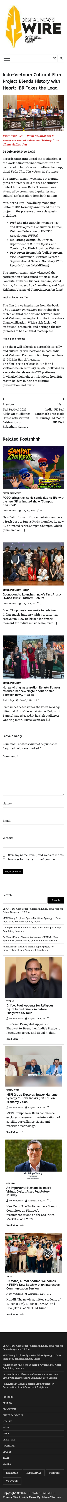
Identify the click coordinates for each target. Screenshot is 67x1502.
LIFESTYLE (9, 1439)
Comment (10, 756)
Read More (12, 1038)
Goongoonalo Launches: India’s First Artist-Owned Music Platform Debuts (32, 596)
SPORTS (7, 1451)
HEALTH (7, 1421)
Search (7, 895)
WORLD (10, 1001)
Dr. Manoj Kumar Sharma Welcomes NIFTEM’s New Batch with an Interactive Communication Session (33, 1284)
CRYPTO (10, 1183)
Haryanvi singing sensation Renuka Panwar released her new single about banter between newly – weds (31, 691)
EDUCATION (12, 1090)
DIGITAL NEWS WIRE (41, 1493)
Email (8, 820)
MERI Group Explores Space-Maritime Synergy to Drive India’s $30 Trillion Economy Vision (32, 1098)
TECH (6, 1457)
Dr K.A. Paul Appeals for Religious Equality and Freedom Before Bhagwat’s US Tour (29, 1009)
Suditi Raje (8, 700)
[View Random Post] (54, 58)
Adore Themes (51, 1497)
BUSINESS (8, 1396)
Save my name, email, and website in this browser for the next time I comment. (36, 857)
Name (8, 803)
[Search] (61, 58)
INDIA (26, 590)
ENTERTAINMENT (12, 493)
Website (8, 838)
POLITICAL (9, 1445)
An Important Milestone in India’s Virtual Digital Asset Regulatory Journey (28, 1191)
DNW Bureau (9, 510)
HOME (6, 1427)
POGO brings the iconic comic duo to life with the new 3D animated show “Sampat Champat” (33, 501)
